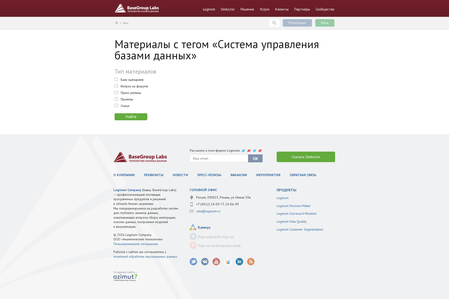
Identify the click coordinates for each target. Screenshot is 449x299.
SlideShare (228, 262)
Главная (116, 22)
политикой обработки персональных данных (145, 256)
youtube (216, 262)
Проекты (127, 99)
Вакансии (239, 175)
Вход (325, 23)
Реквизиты (153, 175)
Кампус (204, 227)
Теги (125, 23)
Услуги (264, 9)
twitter (193, 262)
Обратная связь (303, 175)
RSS (251, 262)
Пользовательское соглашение (135, 244)
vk (205, 262)
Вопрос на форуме (134, 86)
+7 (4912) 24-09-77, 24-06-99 (217, 204)
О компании (124, 175)
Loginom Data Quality (292, 221)
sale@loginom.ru (208, 211)
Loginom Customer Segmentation (300, 229)
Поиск (274, 23)
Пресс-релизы (131, 93)
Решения (247, 9)
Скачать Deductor (306, 156)
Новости (180, 175)
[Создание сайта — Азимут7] (125, 278)
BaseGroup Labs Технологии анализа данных (137, 8)
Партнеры (302, 9)
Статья (125, 106)
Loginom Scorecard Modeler (297, 213)
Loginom (209, 9)
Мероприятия (268, 175)
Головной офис (203, 190)
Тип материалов (135, 71)
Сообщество (325, 9)
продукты (286, 190)
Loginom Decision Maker (294, 206)
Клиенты (282, 9)
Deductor (228, 9)
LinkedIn (239, 262)
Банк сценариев (132, 80)
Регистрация (297, 23)
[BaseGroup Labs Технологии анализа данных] (140, 157)
